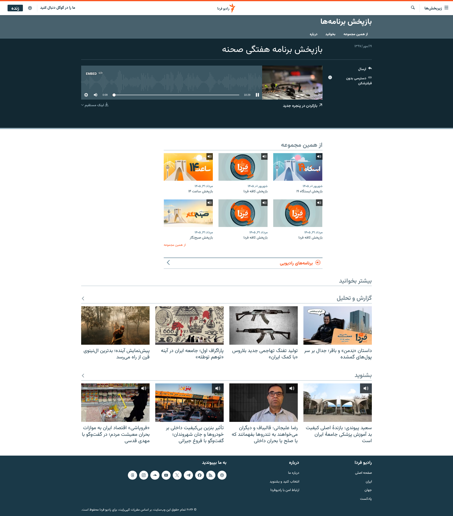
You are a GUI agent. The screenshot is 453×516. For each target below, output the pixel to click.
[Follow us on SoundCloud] (154, 475)
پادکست (366, 499)
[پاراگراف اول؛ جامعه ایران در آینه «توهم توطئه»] (189, 325)
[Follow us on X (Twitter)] (177, 475)
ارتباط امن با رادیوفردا (284, 490)
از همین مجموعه (356, 34)
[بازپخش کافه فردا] (243, 167)
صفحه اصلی (363, 473)
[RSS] (210, 475)
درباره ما (293, 473)
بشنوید (363, 375)
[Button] (365, 70)
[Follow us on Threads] (132, 475)
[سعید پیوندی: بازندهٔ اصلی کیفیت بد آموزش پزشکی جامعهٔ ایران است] (337, 402)
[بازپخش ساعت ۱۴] (188, 167)
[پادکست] (30, 8)
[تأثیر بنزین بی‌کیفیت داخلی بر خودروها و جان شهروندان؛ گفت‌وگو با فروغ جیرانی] (189, 402)
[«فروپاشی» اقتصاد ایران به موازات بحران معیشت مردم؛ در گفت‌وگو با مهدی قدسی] (115, 402)
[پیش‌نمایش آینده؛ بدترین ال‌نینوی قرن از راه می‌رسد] (115, 325)
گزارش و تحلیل (354, 298)
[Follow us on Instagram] (143, 475)
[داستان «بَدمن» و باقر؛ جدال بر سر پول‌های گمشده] (337, 325)
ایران (369, 481)
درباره (313, 34)
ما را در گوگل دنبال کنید (57, 8)
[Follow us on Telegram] (188, 475)
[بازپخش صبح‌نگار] (188, 213)
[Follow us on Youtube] (166, 475)
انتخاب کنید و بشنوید (284, 481)
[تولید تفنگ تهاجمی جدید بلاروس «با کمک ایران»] (263, 325)
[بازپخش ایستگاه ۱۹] (297, 167)
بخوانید (330, 34)
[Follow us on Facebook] (199, 475)
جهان (368, 490)
